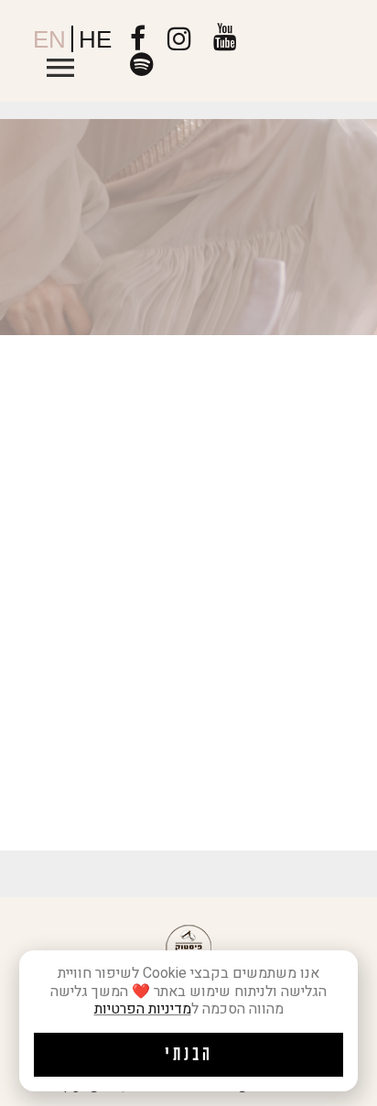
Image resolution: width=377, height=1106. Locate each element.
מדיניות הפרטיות (142, 1009)
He (95, 39)
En (49, 39)
